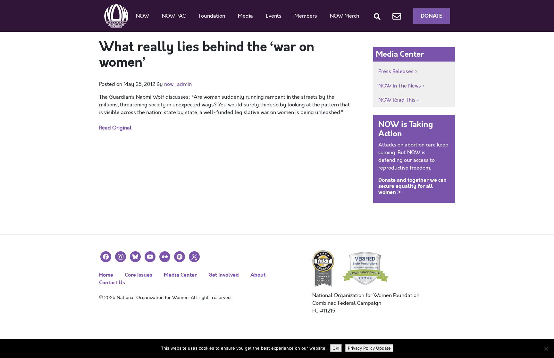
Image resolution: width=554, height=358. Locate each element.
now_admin (178, 84)
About (257, 275)
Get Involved (223, 275)
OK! (336, 348)
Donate (431, 16)
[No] (546, 349)
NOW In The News (399, 85)
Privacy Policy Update (369, 348)
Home (106, 275)
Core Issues (138, 275)
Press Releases (396, 71)
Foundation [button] (212, 16)
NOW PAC (174, 16)
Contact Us (112, 282)
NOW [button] (142, 16)
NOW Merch (344, 16)
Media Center (180, 275)
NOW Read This (397, 100)
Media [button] (245, 16)
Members (305, 16)
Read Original (115, 127)
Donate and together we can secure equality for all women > (412, 186)
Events (273, 16)
